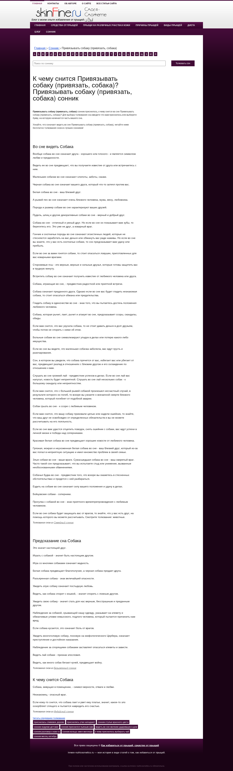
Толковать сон (183, 63)
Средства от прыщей (64, 25)
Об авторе (70, 3)
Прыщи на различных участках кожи (106, 25)
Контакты (53, 3)
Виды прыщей (173, 25)
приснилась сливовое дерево (49, 721)
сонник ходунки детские (46, 726)
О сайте (86, 3)
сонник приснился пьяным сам (77, 726)
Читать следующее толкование (49, 717)
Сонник (51, 32)
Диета (191, 25)
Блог (38, 32)
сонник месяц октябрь (45, 736)
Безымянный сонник (65, 668)
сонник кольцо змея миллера (77, 731)
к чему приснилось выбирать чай (112, 731)
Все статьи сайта (106, 3)
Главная (37, 3)
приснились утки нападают (81, 721)
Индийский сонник (64, 711)
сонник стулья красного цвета (113, 721)
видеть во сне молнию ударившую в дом (116, 726)
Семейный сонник (64, 522)
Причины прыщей (147, 25)
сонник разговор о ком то (47, 731)
